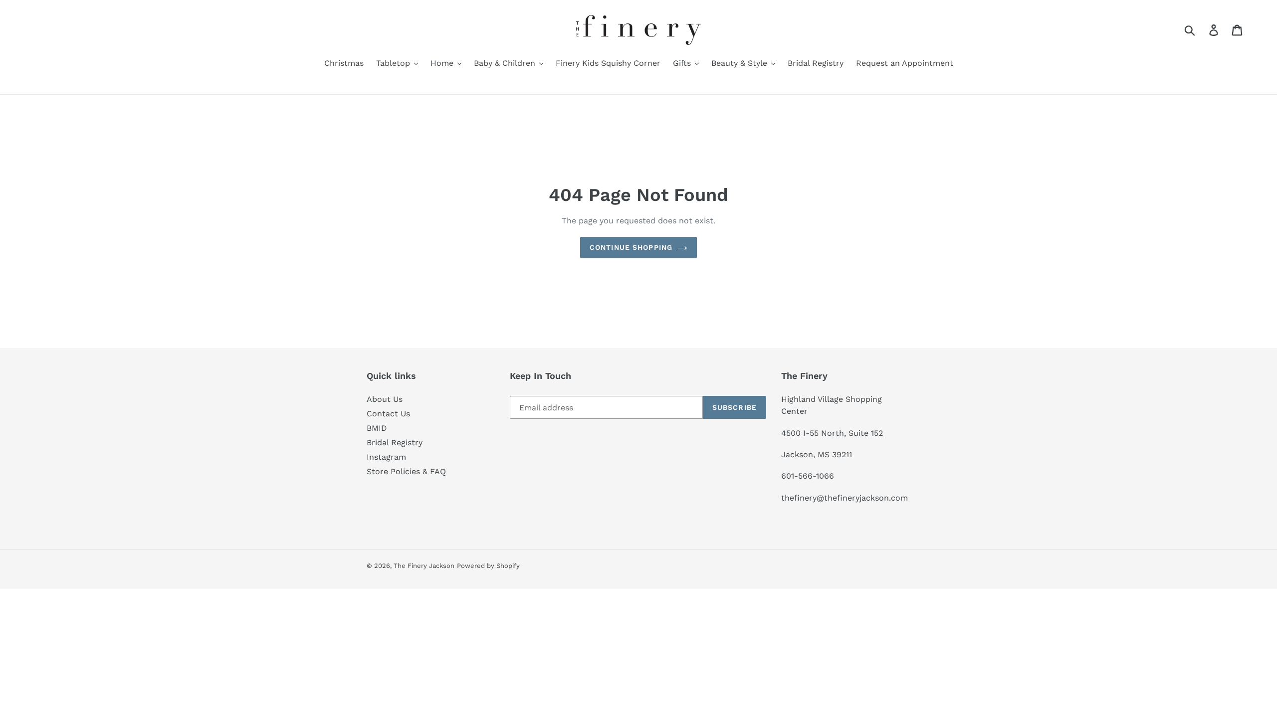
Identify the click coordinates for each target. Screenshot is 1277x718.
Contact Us (388, 413)
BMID (377, 428)
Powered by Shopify (488, 565)
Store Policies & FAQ (406, 471)
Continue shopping (631, 247)
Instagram (386, 457)
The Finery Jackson (424, 565)
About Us (385, 399)
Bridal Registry (395, 442)
